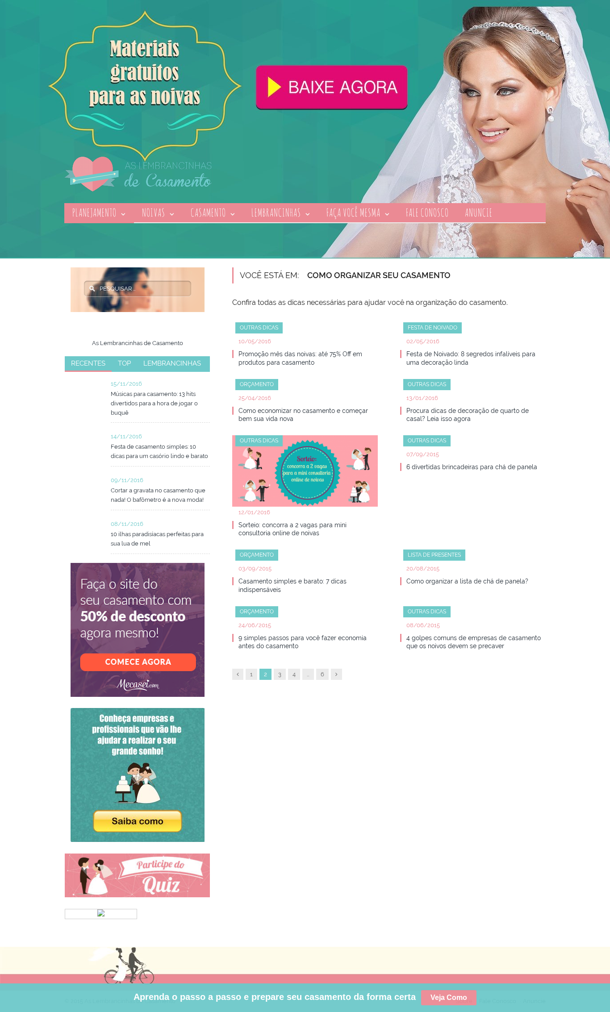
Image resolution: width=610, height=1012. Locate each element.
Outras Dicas (259, 328)
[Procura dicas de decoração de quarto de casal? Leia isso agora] (473, 388)
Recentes (88, 363)
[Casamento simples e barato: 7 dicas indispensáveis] (305, 559)
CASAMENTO (208, 212)
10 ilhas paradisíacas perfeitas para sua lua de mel (157, 539)
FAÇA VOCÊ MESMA (353, 212)
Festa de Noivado (432, 328)
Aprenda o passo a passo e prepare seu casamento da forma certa (300, 997)
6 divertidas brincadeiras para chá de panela (471, 467)
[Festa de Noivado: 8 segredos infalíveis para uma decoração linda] (473, 331)
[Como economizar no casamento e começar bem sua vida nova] (305, 388)
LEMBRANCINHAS (276, 212)
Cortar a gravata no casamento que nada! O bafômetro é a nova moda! (158, 495)
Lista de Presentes (434, 555)
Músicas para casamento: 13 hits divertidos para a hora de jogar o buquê (154, 403)
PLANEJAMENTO (94, 212)
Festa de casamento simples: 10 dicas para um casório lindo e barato (159, 451)
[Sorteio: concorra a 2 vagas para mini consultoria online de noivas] (305, 473)
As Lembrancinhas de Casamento (137, 343)
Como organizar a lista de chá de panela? (467, 581)
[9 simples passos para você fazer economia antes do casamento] (305, 615)
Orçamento (257, 384)
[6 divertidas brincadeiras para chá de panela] (473, 444)
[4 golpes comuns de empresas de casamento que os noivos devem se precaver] (473, 615)
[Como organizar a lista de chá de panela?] (473, 559)
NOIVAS (153, 212)
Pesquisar (92, 288)
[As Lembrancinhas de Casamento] (138, 173)
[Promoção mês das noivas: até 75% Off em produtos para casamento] (305, 331)
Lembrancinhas (172, 363)
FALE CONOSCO (427, 212)
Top (124, 363)
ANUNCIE (479, 212)
